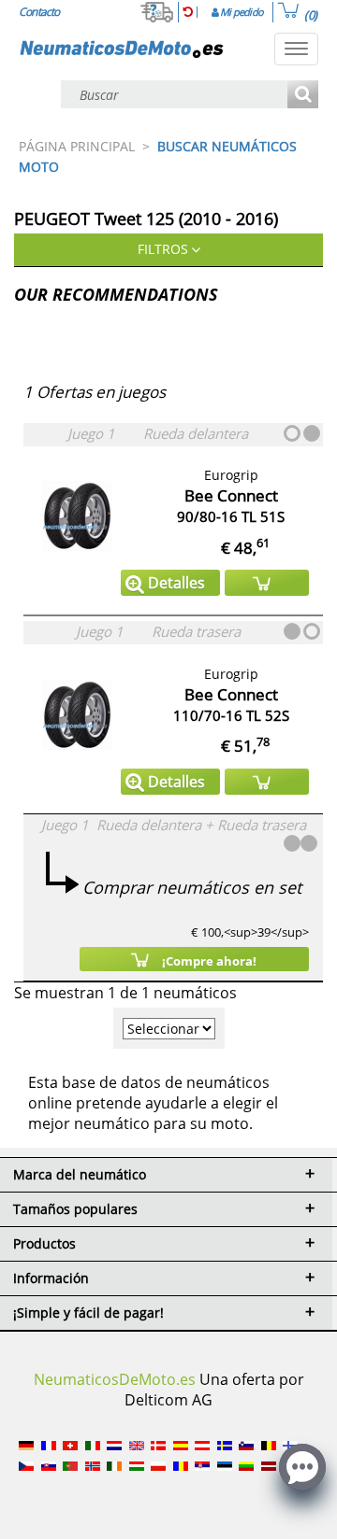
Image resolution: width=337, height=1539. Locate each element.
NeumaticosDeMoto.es (115, 1379)
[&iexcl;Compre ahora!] (267, 583)
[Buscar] (302, 95)
